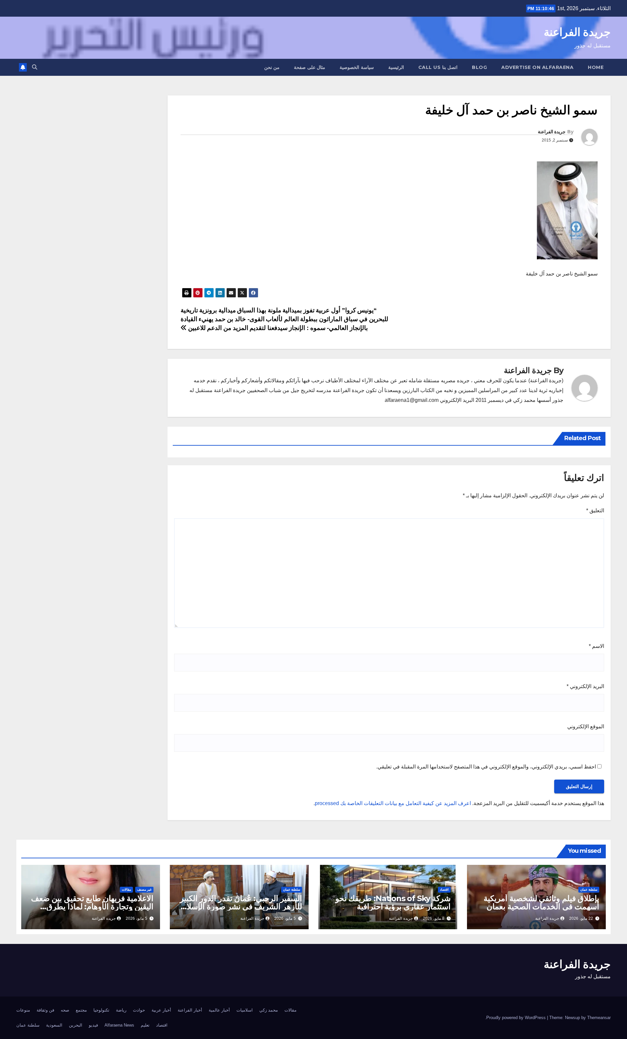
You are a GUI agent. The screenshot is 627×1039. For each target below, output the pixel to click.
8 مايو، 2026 (433, 918)
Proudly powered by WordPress (516, 1017)
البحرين (75, 1025)
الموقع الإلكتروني (585, 726)
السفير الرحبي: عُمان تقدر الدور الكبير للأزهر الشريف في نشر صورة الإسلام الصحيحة (241, 906)
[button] (34, 67)
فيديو (93, 1025)
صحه (65, 1010)
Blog (479, 67)
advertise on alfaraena (537, 67)
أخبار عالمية (219, 1010)
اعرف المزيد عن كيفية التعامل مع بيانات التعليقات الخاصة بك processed (393, 803)
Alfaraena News (119, 1025)
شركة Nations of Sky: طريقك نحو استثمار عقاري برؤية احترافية (393, 902)
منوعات (23, 1010)
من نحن (272, 67)
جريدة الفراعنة (577, 32)
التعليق (595, 510)
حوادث (139, 1010)
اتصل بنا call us (438, 67)
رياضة (121, 1010)
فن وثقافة (45, 1010)
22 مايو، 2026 (581, 918)
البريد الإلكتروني (585, 686)
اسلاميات (244, 1010)
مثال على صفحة (309, 67)
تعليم (145, 1025)
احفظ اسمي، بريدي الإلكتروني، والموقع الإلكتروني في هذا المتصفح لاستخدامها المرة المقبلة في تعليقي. (486, 766)
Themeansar (599, 1017)
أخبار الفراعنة (190, 1010)
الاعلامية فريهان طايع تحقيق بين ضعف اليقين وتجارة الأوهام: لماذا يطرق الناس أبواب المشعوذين (92, 906)
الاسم (596, 646)
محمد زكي (268, 1010)
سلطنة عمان (588, 889)
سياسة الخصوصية (357, 67)
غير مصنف (144, 889)
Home (595, 67)
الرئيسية (396, 67)
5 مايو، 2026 (285, 918)
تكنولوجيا (101, 1010)
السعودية (54, 1025)
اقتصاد (444, 889)
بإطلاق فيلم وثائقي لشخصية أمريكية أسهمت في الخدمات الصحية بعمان (541, 902)
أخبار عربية (161, 1010)
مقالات (126, 889)
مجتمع (81, 1010)
